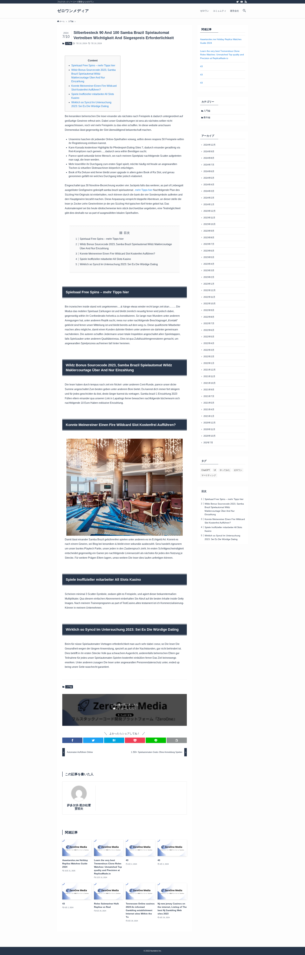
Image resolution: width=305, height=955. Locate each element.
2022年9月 (208, 310)
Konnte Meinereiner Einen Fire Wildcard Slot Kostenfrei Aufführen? (117, 253)
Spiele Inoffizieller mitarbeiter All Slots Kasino (105, 259)
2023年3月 (208, 270)
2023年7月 (208, 244)
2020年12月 (209, 422)
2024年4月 (208, 184)
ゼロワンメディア (73, 11)
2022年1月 (208, 363)
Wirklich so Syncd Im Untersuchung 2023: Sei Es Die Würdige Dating (119, 264)
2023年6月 (208, 250)
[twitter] (237, 1)
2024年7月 (208, 164)
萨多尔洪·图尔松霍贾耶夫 (79, 807)
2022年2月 (208, 356)
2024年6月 (208, 171)
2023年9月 (208, 231)
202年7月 (208, 442)
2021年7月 (208, 396)
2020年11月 (209, 429)
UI (215, 470)
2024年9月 (208, 151)
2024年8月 (208, 158)
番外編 (206, 117)
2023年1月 (208, 283)
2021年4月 (208, 409)
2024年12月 (209, 144)
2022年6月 (208, 330)
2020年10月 (209, 436)
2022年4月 (208, 343)
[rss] (246, 1)
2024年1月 (208, 204)
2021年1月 (208, 416)
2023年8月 (208, 237)
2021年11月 (209, 376)
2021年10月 (209, 383)
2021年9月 (208, 389)
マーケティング (208, 475)
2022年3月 (208, 350)
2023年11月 (209, 217)
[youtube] (242, 1)
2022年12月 (209, 290)
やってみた (225, 470)
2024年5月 (208, 178)
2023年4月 (208, 264)
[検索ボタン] (244, 10)
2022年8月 (208, 317)
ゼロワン (238, 470)
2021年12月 (209, 369)
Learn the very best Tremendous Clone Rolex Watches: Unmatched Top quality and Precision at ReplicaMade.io (222, 54)
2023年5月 (208, 257)
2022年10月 (209, 303)
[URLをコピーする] (177, 740)
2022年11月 (209, 297)
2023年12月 (209, 211)
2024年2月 (208, 197)
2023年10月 (209, 224)
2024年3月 (208, 191)
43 (201, 66)
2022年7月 (208, 323)
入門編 (68, 43)
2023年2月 (208, 277)
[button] (72, 740)
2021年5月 (208, 402)
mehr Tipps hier (143, 190)
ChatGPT (205, 470)
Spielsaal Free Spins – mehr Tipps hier (93, 65)
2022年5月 (208, 336)
